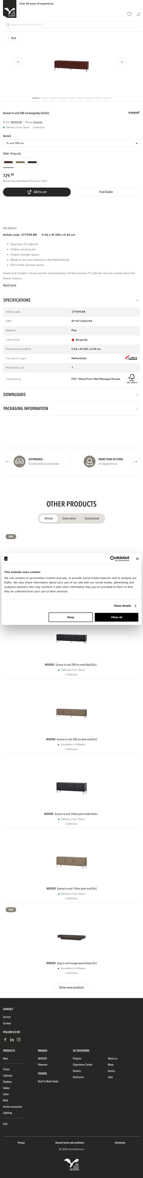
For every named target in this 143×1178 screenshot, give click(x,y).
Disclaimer (120, 1143)
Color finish (13, 340)
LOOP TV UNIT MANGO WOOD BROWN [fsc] (77, 963)
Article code (13, 312)
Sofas (6, 1094)
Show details (122, 605)
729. (7, 176)
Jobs (110, 1077)
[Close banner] (137, 558)
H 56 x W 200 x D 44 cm (58, 235)
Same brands (92, 518)
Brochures (78, 1077)
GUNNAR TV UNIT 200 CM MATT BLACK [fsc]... (76, 665)
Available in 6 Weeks (73, 968)
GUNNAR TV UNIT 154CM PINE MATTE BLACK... (77, 814)
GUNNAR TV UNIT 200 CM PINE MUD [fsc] (77, 739)
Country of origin (16, 358)
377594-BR (78, 312)
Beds (5, 1100)
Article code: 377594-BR (20, 235)
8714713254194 (82, 321)
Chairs (6, 1069)
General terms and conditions (69, 1143)
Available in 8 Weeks (73, 744)
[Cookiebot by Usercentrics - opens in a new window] (113, 558)
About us (112, 1058)
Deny (70, 617)
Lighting (7, 1113)
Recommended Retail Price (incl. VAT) (25, 181)
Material (11, 330)
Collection (71, 674)
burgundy (82, 340)
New (11, 537)
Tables (6, 1088)
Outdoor (7, 1082)
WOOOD (16, 122)
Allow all (116, 617)
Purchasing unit (15, 368)
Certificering (13, 379)
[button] (71, 24)
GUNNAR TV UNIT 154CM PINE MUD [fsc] (76, 889)
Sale (5, 1124)
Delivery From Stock (18, 127)
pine (74, 330)
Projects (77, 1058)
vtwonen (42, 1065)
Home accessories (12, 1107)
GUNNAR (38, 122)
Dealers (77, 1071)
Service (7, 1017)
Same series (69, 518)
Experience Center (83, 1065)
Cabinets (7, 1076)
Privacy (21, 1143)
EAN (8, 321)
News (111, 1065)
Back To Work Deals (48, 1081)
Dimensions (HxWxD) (18, 349)
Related (49, 518)
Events (111, 1071)
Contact (7, 1023)
